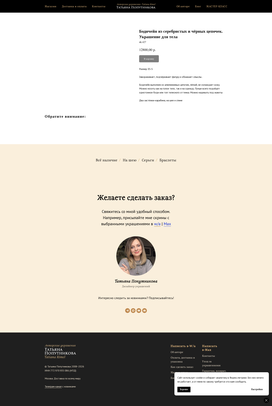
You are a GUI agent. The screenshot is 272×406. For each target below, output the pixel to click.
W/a (193, 346)
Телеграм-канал (53, 386)
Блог (198, 6)
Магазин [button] (51, 6)
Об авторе (183, 6)
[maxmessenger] (133, 310)
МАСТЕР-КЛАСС (216, 6)
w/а (157, 223)
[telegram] (127, 310)
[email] (144, 310)
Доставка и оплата (74, 6)
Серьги (148, 160)
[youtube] (138, 310)
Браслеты (167, 160)
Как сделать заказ (182, 367)
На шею (129, 160)
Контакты (98, 6)
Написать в (179, 346)
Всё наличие (106, 160)
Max (167, 223)
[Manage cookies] (266, 400)
